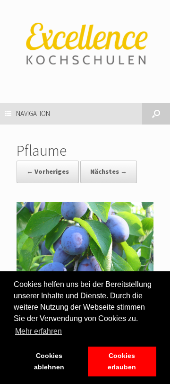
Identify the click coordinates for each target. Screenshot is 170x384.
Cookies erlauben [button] (122, 361)
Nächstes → (108, 171)
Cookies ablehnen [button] (49, 361)
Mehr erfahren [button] (38, 331)
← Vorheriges (47, 171)
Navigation (33, 113)
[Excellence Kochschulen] (85, 44)
